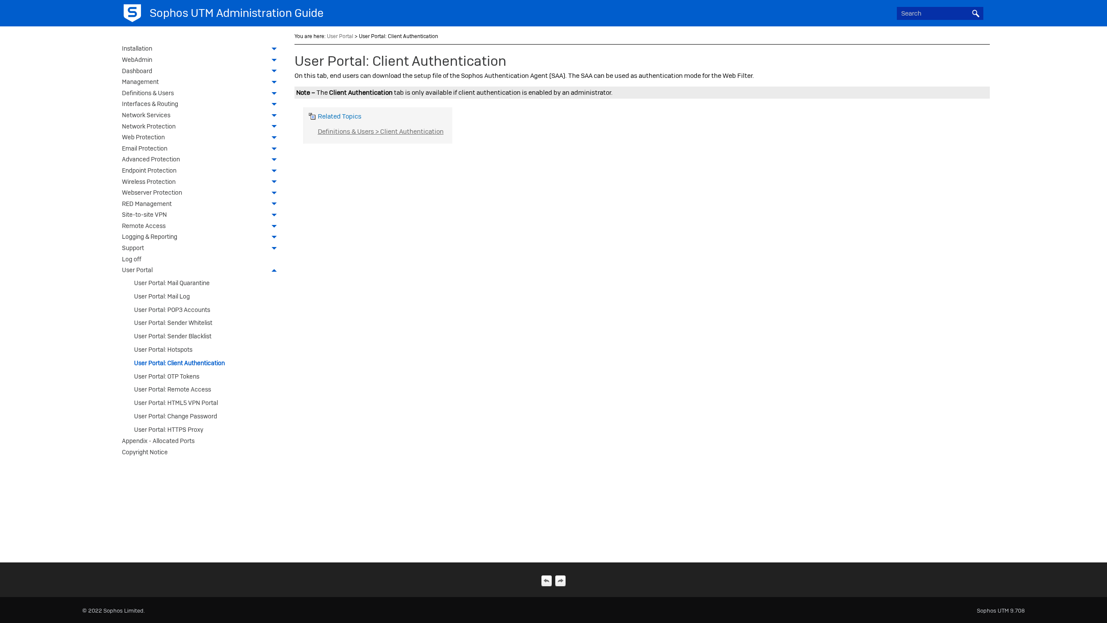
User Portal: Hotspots (163, 349)
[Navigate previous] (546, 580)
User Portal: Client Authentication (179, 363)
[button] (975, 13)
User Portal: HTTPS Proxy (168, 430)
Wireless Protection (149, 182)
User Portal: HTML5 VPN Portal (176, 403)
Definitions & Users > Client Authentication (381, 131)
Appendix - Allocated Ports (158, 441)
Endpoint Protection (149, 170)
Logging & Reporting (149, 237)
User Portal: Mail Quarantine (172, 283)
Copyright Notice (145, 452)
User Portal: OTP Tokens (166, 376)
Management (140, 82)
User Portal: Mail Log (162, 296)
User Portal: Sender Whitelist (173, 323)
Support (133, 248)
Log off (131, 259)
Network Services (146, 115)
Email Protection (144, 148)
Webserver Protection (152, 192)
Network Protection (149, 126)
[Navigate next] (560, 580)
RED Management (147, 204)
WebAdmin (137, 60)
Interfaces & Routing (150, 104)
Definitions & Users (148, 93)
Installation (137, 48)
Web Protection (143, 137)
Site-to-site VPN (144, 214)
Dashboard (137, 71)
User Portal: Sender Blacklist (172, 336)
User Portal (137, 270)
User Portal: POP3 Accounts (172, 310)
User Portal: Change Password (175, 416)
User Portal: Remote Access (172, 389)
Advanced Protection (151, 159)
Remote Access (144, 226)
